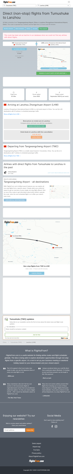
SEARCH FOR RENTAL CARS (36, 126)
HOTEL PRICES (36, 137)
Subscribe (30, 430)
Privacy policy (36, 453)
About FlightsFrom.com (36, 456)
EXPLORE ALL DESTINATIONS (15, 200)
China (4, 342)
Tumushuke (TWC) (16, 342)
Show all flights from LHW (12, 114)
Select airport (36, 443)
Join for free (36, 335)
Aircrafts (35, 28)
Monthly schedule (8, 28)
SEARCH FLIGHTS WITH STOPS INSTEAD (52, 73)
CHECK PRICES (36, 273)
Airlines (28, 28)
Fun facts (36, 450)
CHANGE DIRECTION (20, 49)
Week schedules (19, 28)
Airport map (36, 446)
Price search (43, 28)
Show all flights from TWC (12, 156)
